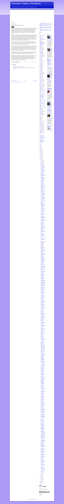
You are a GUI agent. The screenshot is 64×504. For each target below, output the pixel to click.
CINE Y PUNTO (49, 35)
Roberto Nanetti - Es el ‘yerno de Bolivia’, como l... (42, 169)
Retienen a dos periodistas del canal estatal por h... (42, 339)
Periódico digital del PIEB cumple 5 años (42, 438)
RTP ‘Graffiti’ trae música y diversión (42, 371)
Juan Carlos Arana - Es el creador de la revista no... (42, 281)
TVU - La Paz (41, 127)
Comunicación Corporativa (41, 53)
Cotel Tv (41, 57)
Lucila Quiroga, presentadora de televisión (42, 359)
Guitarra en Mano (42, 241)
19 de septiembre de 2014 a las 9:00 (20, 66)
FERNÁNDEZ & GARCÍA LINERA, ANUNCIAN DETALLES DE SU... (42, 383)
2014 (40, 157)
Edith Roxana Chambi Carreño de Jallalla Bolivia (42, 432)
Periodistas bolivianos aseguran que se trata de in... (42, 256)
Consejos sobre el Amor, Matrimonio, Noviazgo (49, 89)
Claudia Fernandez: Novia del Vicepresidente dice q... (42, 452)
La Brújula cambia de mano (42, 188)
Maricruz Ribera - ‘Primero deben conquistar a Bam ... (42, 362)
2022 (40, 148)
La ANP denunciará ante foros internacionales (42, 204)
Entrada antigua (35, 80)
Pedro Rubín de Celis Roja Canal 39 (42, 269)
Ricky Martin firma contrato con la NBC (42, 462)
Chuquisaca (41, 50)
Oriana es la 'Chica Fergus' (42, 264)
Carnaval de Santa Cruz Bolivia (49, 109)
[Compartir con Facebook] (18, 61)
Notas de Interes (16, 62)
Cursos (41, 59)
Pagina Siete (41, 80)
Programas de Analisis (42, 91)
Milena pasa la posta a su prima (42, 226)
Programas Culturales (42, 89)
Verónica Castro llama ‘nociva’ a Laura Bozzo (42, 369)
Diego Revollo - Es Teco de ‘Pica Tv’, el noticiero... (42, 455)
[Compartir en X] (17, 61)
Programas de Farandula (41, 96)
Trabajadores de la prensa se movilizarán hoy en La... (42, 206)
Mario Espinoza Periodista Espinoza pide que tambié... (42, 223)
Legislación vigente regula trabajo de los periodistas (42, 254)
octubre (42, 162)
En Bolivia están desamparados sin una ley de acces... (42, 314)
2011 (40, 481)
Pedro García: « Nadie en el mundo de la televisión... (42, 278)
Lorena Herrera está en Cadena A (42, 195)
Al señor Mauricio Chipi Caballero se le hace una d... (42, 141)
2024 (40, 146)
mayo (41, 475)
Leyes (40, 71)
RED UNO (41, 113)
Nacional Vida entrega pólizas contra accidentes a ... (42, 417)
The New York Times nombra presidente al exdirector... (42, 374)
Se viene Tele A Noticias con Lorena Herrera (42, 296)
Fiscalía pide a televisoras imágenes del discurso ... (42, 180)
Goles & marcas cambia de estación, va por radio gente (42, 298)
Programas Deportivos (42, 103)
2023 (40, 147)
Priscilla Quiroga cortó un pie (42, 312)
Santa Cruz (41, 117)
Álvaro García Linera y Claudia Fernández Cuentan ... (42, 397)
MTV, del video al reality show (42, 467)
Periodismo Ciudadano (42, 84)
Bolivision (41, 47)
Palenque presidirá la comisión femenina (42, 290)
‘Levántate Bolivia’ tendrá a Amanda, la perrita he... (42, 365)
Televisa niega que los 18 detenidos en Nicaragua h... (42, 198)
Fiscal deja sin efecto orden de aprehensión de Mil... (42, 464)
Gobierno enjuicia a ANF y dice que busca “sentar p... (42, 347)
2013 (40, 158)
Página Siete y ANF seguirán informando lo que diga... (42, 228)
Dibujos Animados (42, 61)
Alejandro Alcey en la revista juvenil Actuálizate (42, 449)
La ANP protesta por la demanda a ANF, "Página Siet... (42, 272)
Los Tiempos (41, 72)
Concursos (41, 54)
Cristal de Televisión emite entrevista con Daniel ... (42, 209)
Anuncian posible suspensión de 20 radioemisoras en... (42, 220)
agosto (41, 164)
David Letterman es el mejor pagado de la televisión (42, 194)
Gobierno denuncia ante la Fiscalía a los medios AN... (42, 283)
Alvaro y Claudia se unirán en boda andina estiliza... (42, 409)
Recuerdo (41, 112)
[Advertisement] (32, 16)
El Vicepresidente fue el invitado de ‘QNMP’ (42, 187)
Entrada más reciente (14, 80)
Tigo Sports (41, 122)
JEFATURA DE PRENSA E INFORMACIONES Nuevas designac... (42, 428)
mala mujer (41, 142)
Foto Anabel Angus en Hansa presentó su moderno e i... (42, 262)
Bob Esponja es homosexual (42, 367)
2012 (40, 159)
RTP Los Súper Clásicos (42, 422)
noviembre (42, 161)
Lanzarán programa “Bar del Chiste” (42, 433)
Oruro (40, 78)
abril (41, 476)
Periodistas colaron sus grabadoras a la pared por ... (42, 436)
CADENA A (41, 48)
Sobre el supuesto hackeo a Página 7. (42, 469)
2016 (40, 155)
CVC (40, 60)
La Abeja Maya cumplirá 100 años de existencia (42, 394)
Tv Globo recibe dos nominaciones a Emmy (42, 309)
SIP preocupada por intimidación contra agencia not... (42, 293)
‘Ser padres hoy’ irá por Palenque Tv (42, 307)
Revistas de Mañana (42, 114)
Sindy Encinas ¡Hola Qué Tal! (42, 420)
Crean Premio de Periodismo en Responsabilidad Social (42, 217)
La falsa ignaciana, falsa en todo (42, 136)
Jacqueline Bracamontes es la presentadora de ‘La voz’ (42, 301)
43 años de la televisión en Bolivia (42, 245)
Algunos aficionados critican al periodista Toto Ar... (42, 457)
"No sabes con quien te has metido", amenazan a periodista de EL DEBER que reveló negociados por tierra (46, 28)
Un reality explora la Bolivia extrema (42, 354)
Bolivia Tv (41, 46)
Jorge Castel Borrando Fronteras (42, 336)
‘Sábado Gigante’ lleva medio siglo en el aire (42, 392)
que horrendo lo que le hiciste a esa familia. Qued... (42, 138)
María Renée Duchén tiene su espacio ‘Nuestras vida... (42, 234)
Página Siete (41, 81)
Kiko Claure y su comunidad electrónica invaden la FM (42, 172)
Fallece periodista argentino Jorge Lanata (45, 29)
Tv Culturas (41, 126)
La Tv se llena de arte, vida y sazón (42, 200)
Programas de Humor (42, 99)
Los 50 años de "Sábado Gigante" (42, 414)
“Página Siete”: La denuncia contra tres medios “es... (42, 259)
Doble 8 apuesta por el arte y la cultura (42, 285)
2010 (40, 482)
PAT (40, 82)
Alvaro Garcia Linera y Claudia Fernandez (49, 101)
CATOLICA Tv (41, 49)
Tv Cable (41, 125)
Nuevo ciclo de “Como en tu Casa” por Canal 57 (42, 239)
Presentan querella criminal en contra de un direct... (42, 317)
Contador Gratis (41, 486)
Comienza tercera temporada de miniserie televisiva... (42, 248)
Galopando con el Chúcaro (42, 401)
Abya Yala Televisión (42, 35)
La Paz (40, 69)
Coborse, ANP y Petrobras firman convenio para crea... (42, 326)
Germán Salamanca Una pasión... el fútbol (42, 329)
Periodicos (41, 83)
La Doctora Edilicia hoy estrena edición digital (42, 379)
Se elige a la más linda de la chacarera (42, 407)
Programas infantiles (42, 106)
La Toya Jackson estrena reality (42, 459)
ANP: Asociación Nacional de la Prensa (42, 39)
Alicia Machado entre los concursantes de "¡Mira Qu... (42, 183)
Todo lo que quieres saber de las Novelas (49, 126)
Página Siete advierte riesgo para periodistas (42, 178)
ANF (40, 37)
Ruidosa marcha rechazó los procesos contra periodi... (42, 191)
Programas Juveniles (42, 108)
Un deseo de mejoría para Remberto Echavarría (42, 356)
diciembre (42, 160)
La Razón (41, 70)
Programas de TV (42, 102)
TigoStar (41, 123)
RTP (40, 116)
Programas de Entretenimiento (42, 95)
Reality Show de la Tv (49, 113)
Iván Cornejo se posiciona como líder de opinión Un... (42, 323)
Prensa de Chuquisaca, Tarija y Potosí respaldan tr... (42, 287)
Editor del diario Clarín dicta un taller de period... (42, 349)
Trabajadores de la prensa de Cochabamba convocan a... (42, 275)
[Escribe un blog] (16, 61)
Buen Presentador (42, 139)
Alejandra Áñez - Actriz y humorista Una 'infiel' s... (42, 319)
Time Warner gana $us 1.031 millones (42, 386)
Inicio (24, 80)
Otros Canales (41, 79)
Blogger (34, 499)
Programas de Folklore (42, 97)
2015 (40, 156)
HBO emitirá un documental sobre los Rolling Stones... (42, 166)
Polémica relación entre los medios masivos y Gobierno (42, 251)
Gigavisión (41, 67)
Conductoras (41, 55)
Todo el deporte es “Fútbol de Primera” (42, 243)
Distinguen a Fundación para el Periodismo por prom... (42, 175)
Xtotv (40, 133)
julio (41, 473)
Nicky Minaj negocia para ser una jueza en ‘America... (42, 304)
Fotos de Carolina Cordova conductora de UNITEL (42, 333)
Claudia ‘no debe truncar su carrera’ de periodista (42, 443)
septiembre (42, 163)
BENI (40, 45)
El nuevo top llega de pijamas (42, 399)
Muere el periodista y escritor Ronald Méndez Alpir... (42, 441)
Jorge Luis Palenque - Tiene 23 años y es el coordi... (42, 352)
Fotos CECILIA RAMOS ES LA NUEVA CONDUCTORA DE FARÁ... (42, 425)
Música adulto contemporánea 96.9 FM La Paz (42, 404)
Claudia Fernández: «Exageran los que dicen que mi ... (42, 446)
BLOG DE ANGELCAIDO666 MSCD (49, 60)
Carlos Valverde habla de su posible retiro (42, 342)
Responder (14, 68)
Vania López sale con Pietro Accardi (42, 212)
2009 (40, 483)
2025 (40, 145)
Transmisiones (41, 124)
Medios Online (41, 73)
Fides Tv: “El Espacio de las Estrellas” (42, 331)
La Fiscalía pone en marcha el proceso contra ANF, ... (42, 214)
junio (41, 474)
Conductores (41, 56)
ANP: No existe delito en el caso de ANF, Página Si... (42, 231)
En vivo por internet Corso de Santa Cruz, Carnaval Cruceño (49, 111)
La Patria (41, 68)
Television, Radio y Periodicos (26, 3)
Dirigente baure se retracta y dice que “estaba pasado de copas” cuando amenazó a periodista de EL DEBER (46, 25)
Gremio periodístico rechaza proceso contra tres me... (42, 267)
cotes (40, 58)
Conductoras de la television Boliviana (49, 74)
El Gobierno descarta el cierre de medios (42, 377)
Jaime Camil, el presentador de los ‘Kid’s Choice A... (42, 389)
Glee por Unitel (42, 405)
